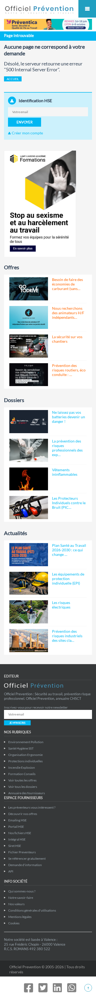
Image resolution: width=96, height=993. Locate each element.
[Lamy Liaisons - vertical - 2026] (40, 203)
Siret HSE (14, 846)
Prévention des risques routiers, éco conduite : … (69, 370)
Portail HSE (16, 827)
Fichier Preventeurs (22, 852)
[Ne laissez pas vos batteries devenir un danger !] (28, 421)
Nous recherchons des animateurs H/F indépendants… (68, 313)
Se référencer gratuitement (27, 858)
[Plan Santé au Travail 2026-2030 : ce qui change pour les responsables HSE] (28, 554)
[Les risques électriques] (28, 611)
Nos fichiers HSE (19, 833)
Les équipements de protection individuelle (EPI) (68, 578)
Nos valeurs (16, 904)
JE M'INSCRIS (17, 722)
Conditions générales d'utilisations (32, 910)
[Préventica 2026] (48, 24)
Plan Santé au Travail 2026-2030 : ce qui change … (69, 550)
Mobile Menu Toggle (87, 9)
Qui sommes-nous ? (21, 891)
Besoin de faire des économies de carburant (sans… (67, 284)
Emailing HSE (17, 820)
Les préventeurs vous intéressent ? (31, 807)
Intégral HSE (17, 839)
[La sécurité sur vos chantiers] (28, 346)
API (10, 871)
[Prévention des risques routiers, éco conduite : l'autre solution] (28, 374)
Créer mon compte (27, 133)
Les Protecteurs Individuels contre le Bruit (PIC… (69, 503)
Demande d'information (25, 865)
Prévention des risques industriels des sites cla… (67, 636)
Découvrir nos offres (22, 814)
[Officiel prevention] (39, 13)
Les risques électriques (61, 604)
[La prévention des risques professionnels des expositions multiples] (28, 450)
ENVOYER (25, 122)
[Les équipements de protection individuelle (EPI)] (28, 583)
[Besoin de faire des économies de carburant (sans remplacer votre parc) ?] (28, 288)
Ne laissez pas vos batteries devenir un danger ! (68, 417)
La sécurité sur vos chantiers (67, 339)
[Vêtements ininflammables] (28, 479)
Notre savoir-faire (20, 898)
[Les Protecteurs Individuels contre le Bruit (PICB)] (28, 507)
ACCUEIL (13, 79)
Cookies (13, 923)
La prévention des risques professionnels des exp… (67, 448)
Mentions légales (19, 917)
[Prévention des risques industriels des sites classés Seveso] (28, 640)
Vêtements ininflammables (64, 472)
